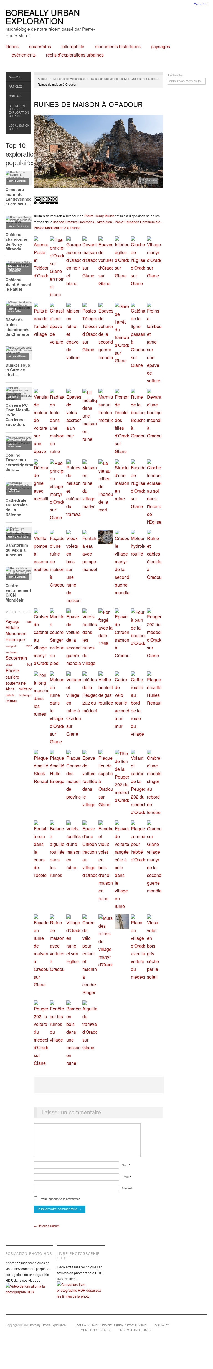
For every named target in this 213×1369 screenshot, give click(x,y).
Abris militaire (19, 689)
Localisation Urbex (19, 127)
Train (29, 622)
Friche (12, 670)
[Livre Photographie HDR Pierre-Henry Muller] (81, 1294)
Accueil (15, 77)
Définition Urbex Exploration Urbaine (19, 111)
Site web (127, 1188)
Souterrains (40, 46)
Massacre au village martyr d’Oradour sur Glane (123, 78)
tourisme (11, 652)
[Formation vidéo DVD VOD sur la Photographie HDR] (29, 1293)
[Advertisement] (99, 1085)
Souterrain (16, 657)
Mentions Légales (96, 1330)
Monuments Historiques (118, 46)
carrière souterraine (16, 680)
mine (29, 646)
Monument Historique (16, 636)
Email (126, 1176)
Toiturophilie (72, 46)
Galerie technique (19, 695)
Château (11, 701)
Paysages (160, 46)
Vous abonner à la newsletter (60, 1198)
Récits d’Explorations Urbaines (75, 55)
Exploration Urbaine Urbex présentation (111, 1324)
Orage (9, 664)
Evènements (24, 55)
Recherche (175, 75)
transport (11, 646)
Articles (16, 86)
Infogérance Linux (135, 1330)
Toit (29, 664)
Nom (126, 1165)
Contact (15, 96)
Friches (12, 46)
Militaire (12, 627)
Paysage (12, 621)
